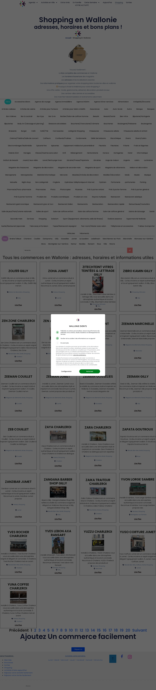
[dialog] (78, 345)
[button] (78, 343)
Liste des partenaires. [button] (79, 355)
